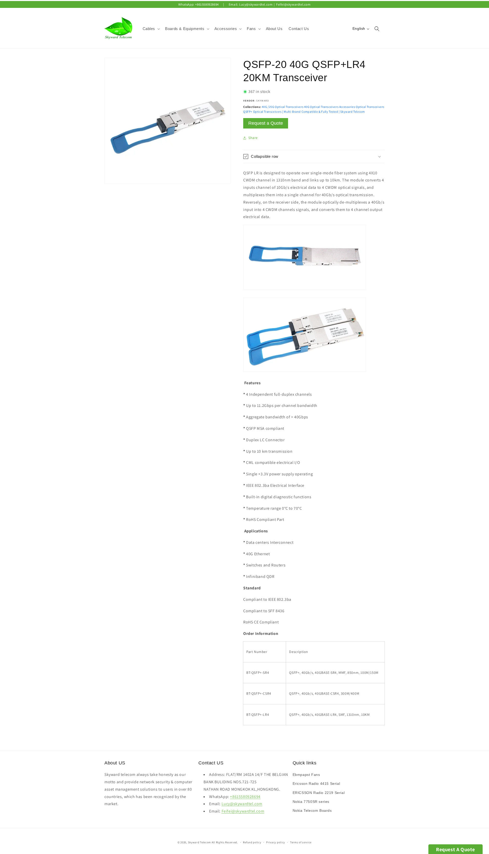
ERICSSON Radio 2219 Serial (319, 793)
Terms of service (300, 842)
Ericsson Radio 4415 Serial (316, 784)
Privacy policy (275, 842)
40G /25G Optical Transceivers (282, 107)
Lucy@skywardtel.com (256, 4)
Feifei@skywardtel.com (293, 4)
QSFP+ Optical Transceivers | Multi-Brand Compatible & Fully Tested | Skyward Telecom (304, 111)
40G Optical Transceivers (321, 107)
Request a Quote (265, 123)
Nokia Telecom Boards (312, 810)
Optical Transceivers (370, 107)
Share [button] (253, 137)
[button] (151, 28)
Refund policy (252, 842)
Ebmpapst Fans (306, 775)
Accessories (347, 107)
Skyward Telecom (199, 842)
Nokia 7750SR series (311, 802)
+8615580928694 (207, 4)
